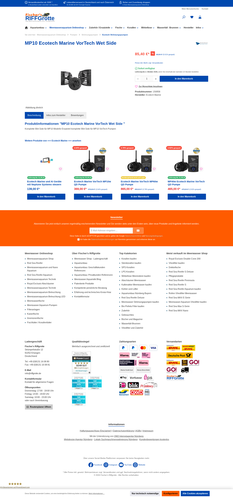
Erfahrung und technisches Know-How (92, 292)
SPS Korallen (128, 267)
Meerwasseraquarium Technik (41, 279)
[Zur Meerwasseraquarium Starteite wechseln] (54, 17)
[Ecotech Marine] (202, 43)
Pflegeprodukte (176, 276)
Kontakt (205, 9)
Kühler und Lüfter (129, 289)
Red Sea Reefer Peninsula (181, 280)
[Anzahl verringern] (138, 79)
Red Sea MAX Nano (178, 310)
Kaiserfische (33, 314)
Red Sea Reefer (35, 263)
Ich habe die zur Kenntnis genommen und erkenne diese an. (118, 239)
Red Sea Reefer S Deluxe (181, 272)
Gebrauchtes (127, 315)
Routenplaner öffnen (40, 407)
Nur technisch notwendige (145, 493)
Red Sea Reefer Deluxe (132, 297)
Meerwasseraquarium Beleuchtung (44, 292)
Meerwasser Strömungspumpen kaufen (140, 302)
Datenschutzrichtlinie (133, 236)
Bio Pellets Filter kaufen (132, 306)
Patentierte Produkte (84, 283)
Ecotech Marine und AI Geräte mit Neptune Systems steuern (44, 183)
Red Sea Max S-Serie (179, 306)
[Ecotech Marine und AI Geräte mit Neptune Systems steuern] (46, 160)
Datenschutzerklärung (123, 431)
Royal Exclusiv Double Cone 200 (185, 259)
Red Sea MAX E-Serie (179, 297)
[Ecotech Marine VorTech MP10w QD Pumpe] (93, 160)
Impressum (148, 431)
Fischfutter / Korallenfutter (39, 322)
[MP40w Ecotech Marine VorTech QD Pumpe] (187, 160)
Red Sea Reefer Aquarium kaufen (185, 289)
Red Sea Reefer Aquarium (39, 275)
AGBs (138, 431)
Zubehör (125, 310)
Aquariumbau (80, 263)
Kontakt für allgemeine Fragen (39, 382)
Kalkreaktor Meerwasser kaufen (136, 285)
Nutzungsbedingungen (154, 236)
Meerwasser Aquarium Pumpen (42, 305)
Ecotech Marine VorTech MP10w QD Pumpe (92, 183)
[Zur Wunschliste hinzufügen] (60, 169)
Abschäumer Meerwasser (133, 280)
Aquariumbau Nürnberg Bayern (136, 293)
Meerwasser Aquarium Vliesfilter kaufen (188, 302)
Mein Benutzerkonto (190, 9)
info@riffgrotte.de (33, 373)
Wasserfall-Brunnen (130, 323)
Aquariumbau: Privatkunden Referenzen (93, 275)
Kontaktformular (81, 296)
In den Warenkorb (184, 79)
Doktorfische (175, 267)
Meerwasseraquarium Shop (40, 259)
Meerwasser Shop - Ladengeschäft (91, 259)
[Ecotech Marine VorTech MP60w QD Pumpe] (140, 160)
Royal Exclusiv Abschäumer (40, 283)
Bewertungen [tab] (77, 115)
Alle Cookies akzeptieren (195, 493)
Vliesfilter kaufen (177, 263)
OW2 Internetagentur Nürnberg (128, 436)
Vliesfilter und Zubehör (132, 328)
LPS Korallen (127, 272)
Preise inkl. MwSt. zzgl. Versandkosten (149, 63)
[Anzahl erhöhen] (156, 79)
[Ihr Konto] (200, 17)
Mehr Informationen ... (96, 493)
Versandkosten (109, 472)
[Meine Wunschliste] (192, 17)
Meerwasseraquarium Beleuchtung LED (46, 296)
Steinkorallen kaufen (131, 263)
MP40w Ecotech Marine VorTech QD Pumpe (186, 183)
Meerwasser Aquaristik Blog (87, 279)
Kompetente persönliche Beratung (90, 288)
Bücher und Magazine (132, 319)
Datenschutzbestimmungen (102, 239)
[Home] (27, 28)
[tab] (34, 115)
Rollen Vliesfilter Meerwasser (183, 293)
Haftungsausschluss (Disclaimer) (95, 431)
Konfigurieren (171, 493)
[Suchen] (183, 17)
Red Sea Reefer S (177, 285)
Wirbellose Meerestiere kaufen (136, 276)
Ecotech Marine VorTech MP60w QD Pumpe (139, 183)
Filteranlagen (33, 309)
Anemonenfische (35, 318)
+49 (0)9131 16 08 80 (39, 361)
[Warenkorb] (206, 16)
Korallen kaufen (129, 259)
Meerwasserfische (35, 301)
